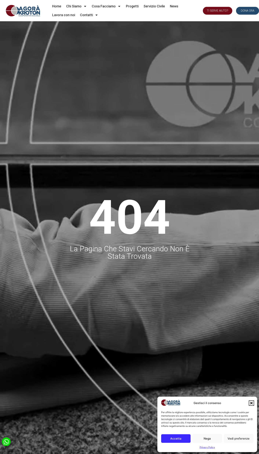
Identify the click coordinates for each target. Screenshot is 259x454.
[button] (251, 403)
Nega (207, 438)
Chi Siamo (74, 6)
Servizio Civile (154, 6)
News (174, 6)
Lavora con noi (63, 15)
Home (56, 6)
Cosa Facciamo (104, 6)
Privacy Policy (207, 447)
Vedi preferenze (239, 438)
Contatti (86, 15)
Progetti (132, 6)
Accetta (175, 438)
